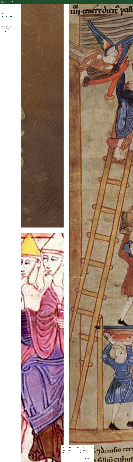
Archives (4, 31)
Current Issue (5, 23)
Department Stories (7, 28)
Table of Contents (6, 26)
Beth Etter (89, 458)
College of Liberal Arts (24, 1)
